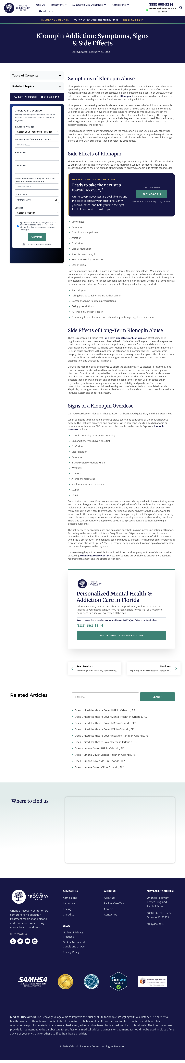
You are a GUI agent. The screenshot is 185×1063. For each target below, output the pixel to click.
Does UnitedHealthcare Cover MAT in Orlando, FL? (105, 723)
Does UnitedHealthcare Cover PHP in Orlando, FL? (104, 710)
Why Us (40, 4)
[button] (60, 75)
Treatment (57, 4)
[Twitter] (20, 941)
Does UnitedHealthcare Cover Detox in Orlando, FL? (105, 742)
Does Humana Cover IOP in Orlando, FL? (99, 767)
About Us (44, 11)
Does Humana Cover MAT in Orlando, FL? (99, 761)
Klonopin (125, 96)
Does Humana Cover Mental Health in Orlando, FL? (105, 754)
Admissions (119, 4)
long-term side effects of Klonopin (123, 338)
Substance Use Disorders (87, 4)
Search (158, 696)
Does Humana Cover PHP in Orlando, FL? (99, 748)
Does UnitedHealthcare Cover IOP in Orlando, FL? (104, 729)
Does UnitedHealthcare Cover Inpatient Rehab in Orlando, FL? (111, 735)
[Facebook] (13, 941)
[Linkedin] (35, 941)
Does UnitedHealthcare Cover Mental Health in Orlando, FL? (110, 716)
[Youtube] (27, 941)
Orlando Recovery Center (94, 555)
